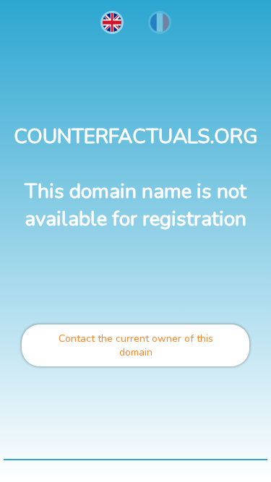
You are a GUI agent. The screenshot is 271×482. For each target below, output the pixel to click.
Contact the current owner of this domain (136, 345)
